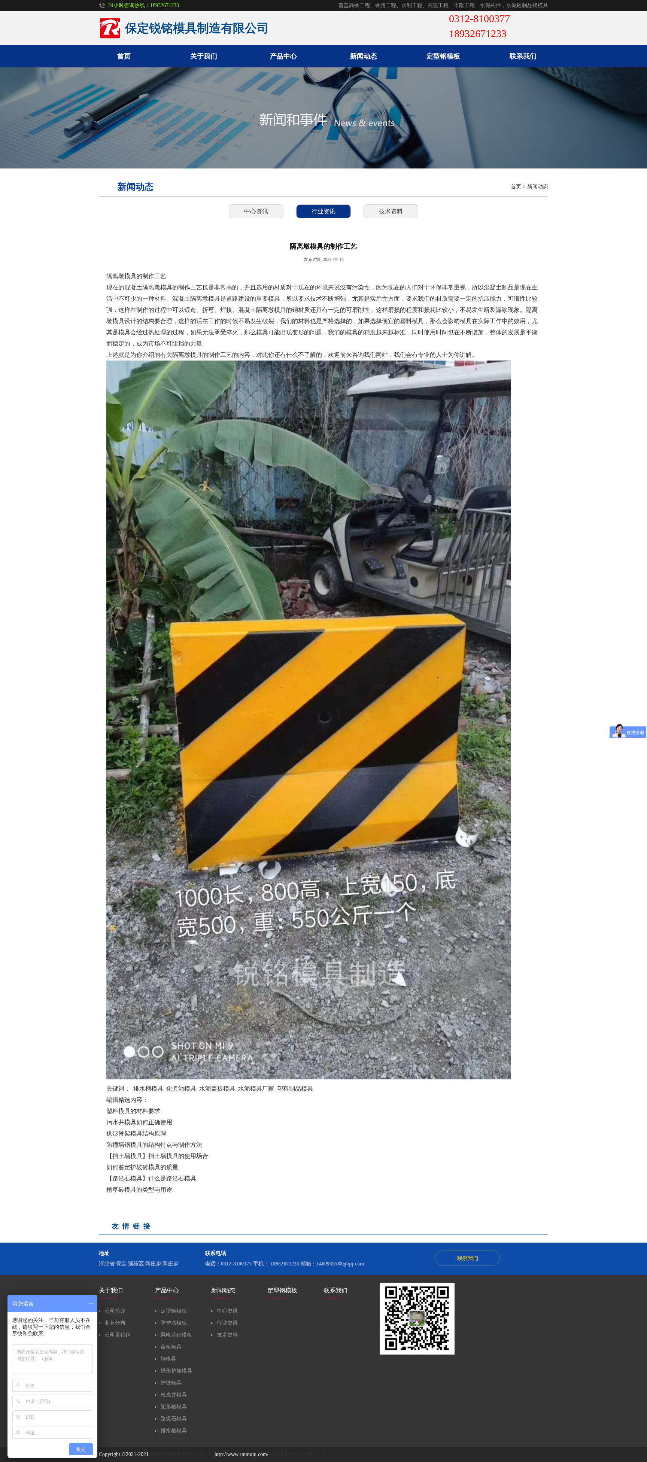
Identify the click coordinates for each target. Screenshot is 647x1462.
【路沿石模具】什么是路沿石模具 (151, 1178)
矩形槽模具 (174, 1407)
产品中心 (283, 56)
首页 (124, 56)
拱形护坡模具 (176, 1371)
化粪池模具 (181, 1088)
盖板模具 (171, 1347)
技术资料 (391, 211)
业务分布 (114, 1323)
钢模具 (168, 1359)
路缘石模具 (174, 1419)
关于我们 (203, 56)
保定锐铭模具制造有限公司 (181, 1454)
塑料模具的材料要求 (133, 1111)
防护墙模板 (174, 1323)
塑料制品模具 (295, 1088)
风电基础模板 (176, 1335)
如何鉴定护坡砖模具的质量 (142, 1167)
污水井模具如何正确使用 (139, 1122)
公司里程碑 (117, 1335)
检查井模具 (174, 1395)
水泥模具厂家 (256, 1088)
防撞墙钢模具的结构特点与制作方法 (154, 1145)
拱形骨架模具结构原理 (136, 1133)
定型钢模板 (443, 56)
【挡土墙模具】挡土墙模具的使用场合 (157, 1156)
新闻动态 (363, 56)
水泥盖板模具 (217, 1088)
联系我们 (523, 56)
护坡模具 (171, 1383)
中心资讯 (256, 211)
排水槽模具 (148, 1088)
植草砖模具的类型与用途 (139, 1189)
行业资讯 (323, 211)
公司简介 (114, 1311)
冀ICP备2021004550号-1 (297, 1454)
